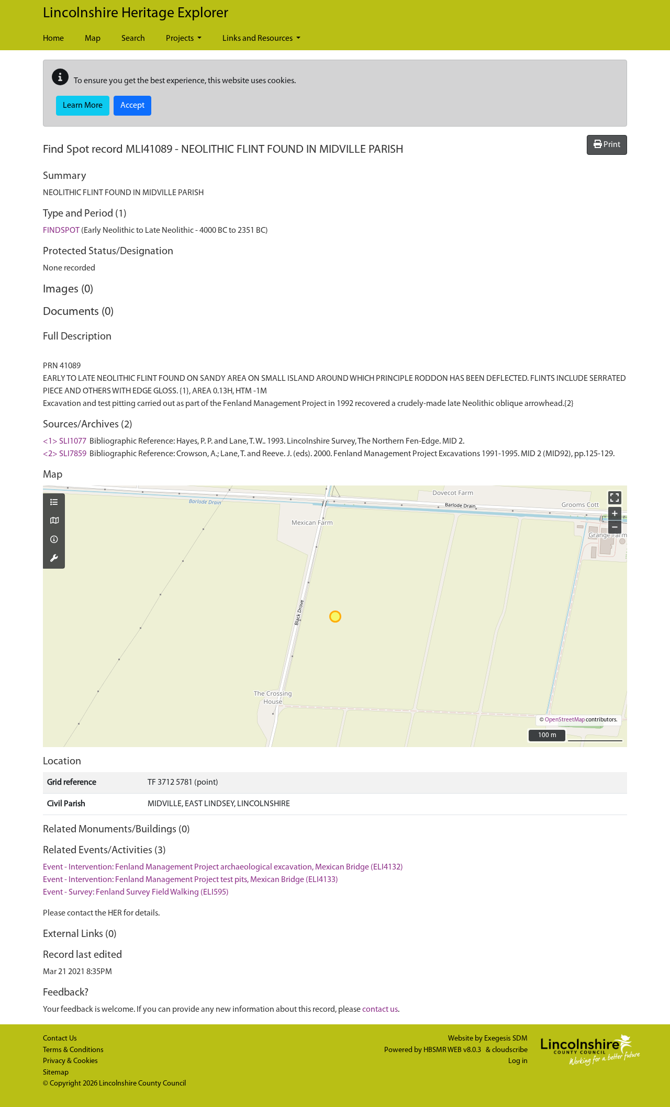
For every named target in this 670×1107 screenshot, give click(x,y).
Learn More (83, 105)
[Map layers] (53, 503)
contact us (380, 1010)
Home (53, 39)
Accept (132, 105)
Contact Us (60, 1039)
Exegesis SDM (506, 1039)
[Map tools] (53, 559)
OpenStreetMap (565, 720)
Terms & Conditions (73, 1050)
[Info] (53, 540)
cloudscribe (510, 1050)
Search (133, 39)
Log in (518, 1061)
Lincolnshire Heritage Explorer (135, 13)
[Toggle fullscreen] (614, 497)
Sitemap (56, 1073)
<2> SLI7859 (64, 454)
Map (92, 39)
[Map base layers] (53, 521)
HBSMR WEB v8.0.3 (453, 1050)
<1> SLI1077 (64, 441)
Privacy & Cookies (70, 1061)
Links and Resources (258, 39)
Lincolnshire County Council (142, 1084)
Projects (180, 39)
